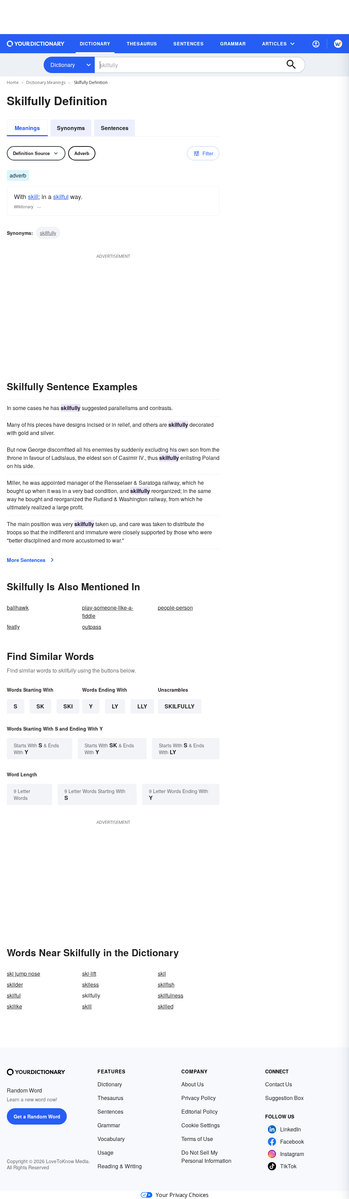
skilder (15, 984)
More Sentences (26, 560)
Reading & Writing (119, 1166)
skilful (61, 196)
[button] (316, 44)
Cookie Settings (200, 1125)
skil (162, 973)
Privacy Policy (198, 1098)
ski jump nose (23, 973)
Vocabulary (111, 1139)
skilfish (166, 984)
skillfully (48, 232)
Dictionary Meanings (45, 82)
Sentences (114, 128)
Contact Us (278, 1084)
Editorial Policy (199, 1111)
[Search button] (294, 64)
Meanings (27, 128)
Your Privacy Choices (182, 1195)
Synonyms (71, 128)
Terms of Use (197, 1139)
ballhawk (18, 607)
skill (33, 196)
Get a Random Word (37, 1116)
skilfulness (170, 995)
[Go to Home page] (36, 44)
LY (115, 706)
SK (40, 706)
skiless (90, 984)
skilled (165, 1006)
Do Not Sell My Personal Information (206, 1156)
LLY (142, 706)
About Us (192, 1084)
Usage (105, 1152)
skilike (14, 1006)
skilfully (180, 706)
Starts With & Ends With (36, 748)
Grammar (108, 1125)
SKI (68, 706)
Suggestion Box (284, 1098)
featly (13, 627)
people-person (175, 607)
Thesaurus (110, 1098)
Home (13, 82)
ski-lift (89, 973)
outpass (91, 627)
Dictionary (62, 65)
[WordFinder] (338, 44)
